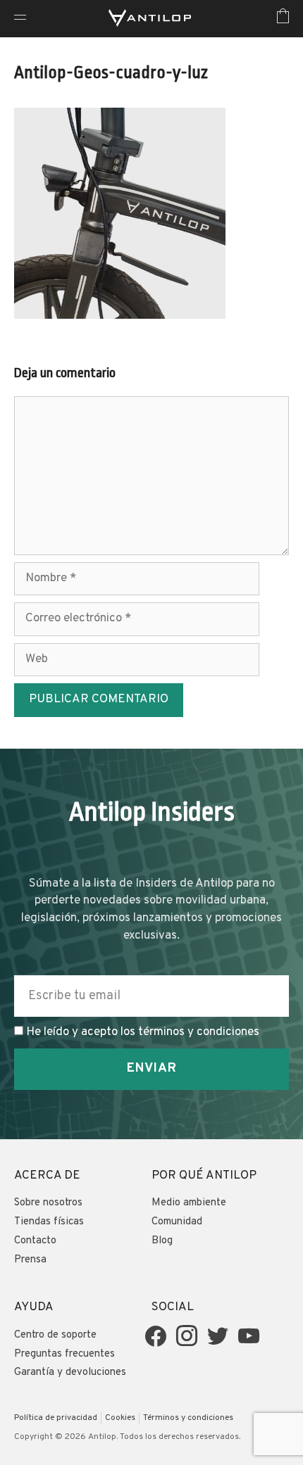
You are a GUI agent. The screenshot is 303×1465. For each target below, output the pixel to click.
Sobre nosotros (48, 1203)
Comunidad (177, 1222)
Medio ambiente (189, 1203)
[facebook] (155, 1336)
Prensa (30, 1260)
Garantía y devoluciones (70, 1372)
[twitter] (217, 1336)
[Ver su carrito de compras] (283, 18)
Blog (162, 1241)
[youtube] (248, 1336)
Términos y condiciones (188, 1417)
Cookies (120, 1417)
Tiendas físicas (49, 1222)
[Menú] (20, 18)
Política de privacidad (55, 1417)
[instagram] (186, 1336)
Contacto (35, 1241)
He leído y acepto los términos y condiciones (142, 1032)
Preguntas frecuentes (64, 1354)
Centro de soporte (55, 1335)
